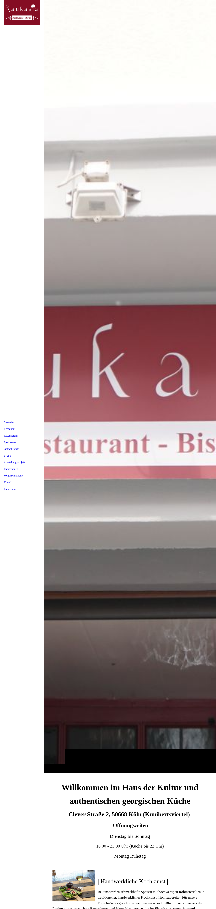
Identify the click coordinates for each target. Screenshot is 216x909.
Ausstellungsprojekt (14, 462)
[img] (130, 386)
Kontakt (8, 482)
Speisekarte (10, 442)
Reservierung (11, 435)
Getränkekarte (11, 449)
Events (7, 455)
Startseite (9, 422)
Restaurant (9, 428)
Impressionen (11, 469)
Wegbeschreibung (13, 475)
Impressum (10, 489)
